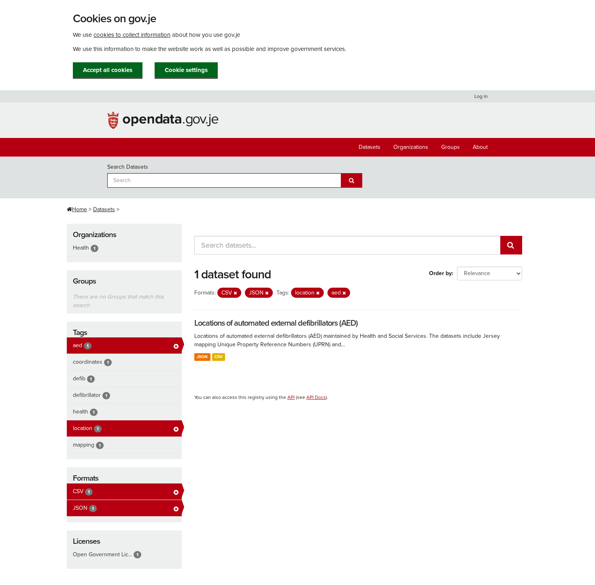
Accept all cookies (107, 70)
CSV (219, 356)
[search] (511, 245)
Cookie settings (186, 70)
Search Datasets (127, 166)
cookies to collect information (132, 34)
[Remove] (235, 293)
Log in (481, 96)
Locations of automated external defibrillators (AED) (276, 323)
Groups (450, 147)
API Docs (316, 397)
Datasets (369, 147)
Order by (440, 273)
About (480, 147)
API (291, 397)
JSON (202, 356)
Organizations (410, 147)
